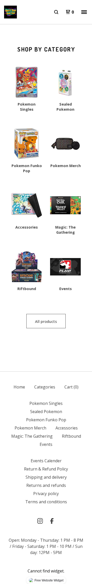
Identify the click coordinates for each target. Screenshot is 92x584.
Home (19, 387)
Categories (44, 387)
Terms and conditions (46, 502)
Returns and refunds (46, 485)
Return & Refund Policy (46, 469)
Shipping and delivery (46, 477)
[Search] (56, 12)
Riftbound (71, 436)
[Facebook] (52, 521)
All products (46, 321)
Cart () (71, 387)
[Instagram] (40, 521)
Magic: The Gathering (32, 436)
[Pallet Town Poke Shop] (10, 12)
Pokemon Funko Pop (46, 420)
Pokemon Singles (46, 403)
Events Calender (46, 461)
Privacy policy (46, 493)
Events (46, 444)
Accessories (66, 428)
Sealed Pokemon (46, 411)
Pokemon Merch (30, 428)
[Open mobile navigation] (84, 12)
